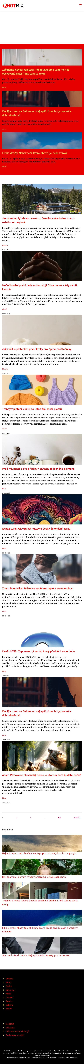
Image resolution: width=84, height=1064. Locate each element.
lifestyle (5, 245)
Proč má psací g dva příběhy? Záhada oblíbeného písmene (38, 468)
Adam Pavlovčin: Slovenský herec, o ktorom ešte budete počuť (41, 775)
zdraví (4, 166)
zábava (4, 429)
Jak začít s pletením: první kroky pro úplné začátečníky (36, 349)
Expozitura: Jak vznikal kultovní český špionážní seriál (36, 528)
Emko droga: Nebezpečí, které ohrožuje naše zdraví (34, 153)
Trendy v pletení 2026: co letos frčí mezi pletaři (32, 408)
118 (59, 817)
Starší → (78, 817)
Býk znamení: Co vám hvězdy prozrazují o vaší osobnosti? (34, 877)
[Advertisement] (42, 27)
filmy (4, 87)
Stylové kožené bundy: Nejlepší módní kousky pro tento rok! (36, 955)
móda (4, 129)
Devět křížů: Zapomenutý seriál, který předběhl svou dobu (38, 651)
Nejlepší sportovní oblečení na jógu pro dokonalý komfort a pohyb (39, 853)
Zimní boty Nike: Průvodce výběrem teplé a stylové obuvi (37, 588)
